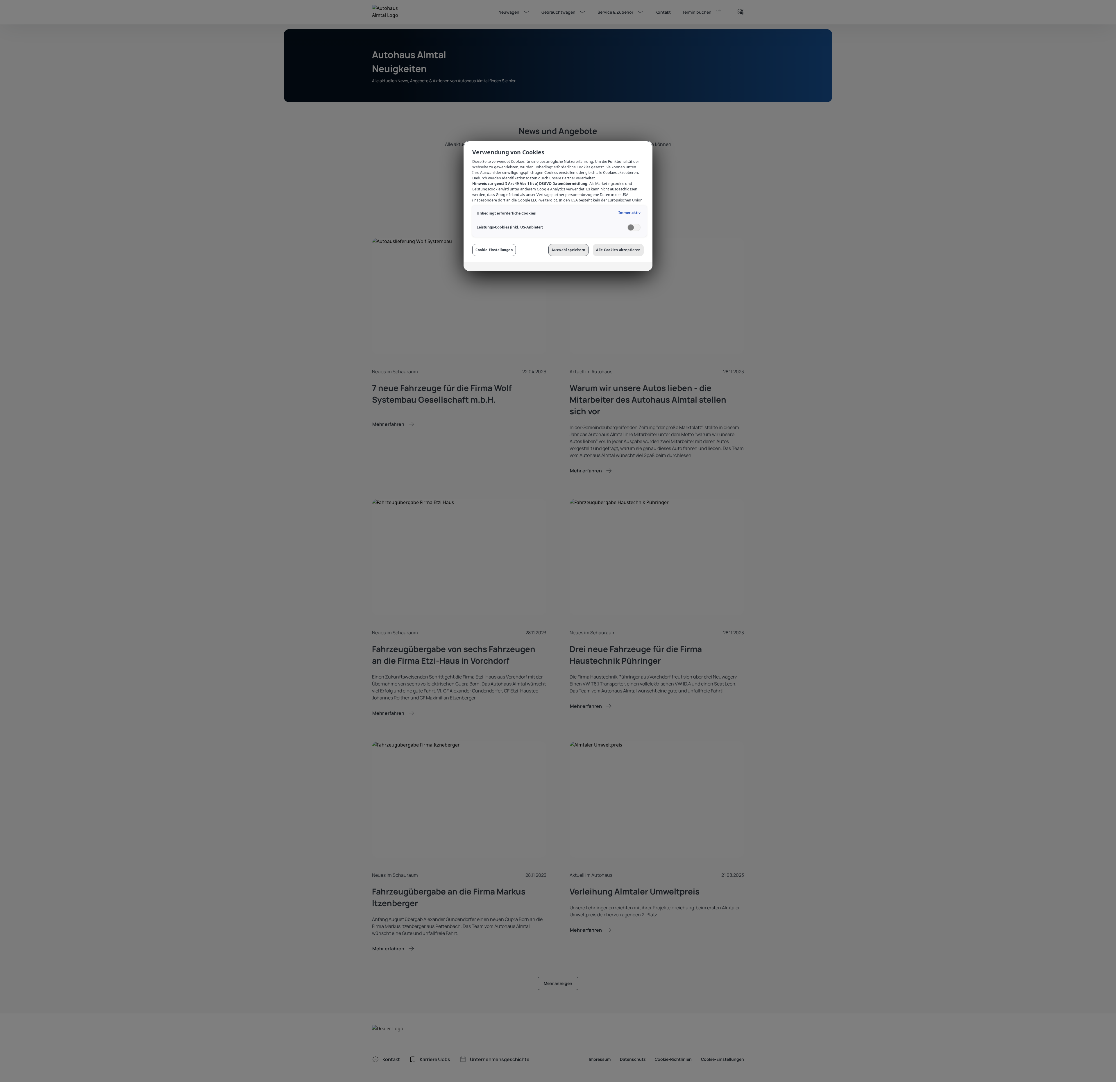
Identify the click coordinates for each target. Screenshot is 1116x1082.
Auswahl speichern (568, 250)
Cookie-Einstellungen (494, 250)
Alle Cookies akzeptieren (618, 250)
